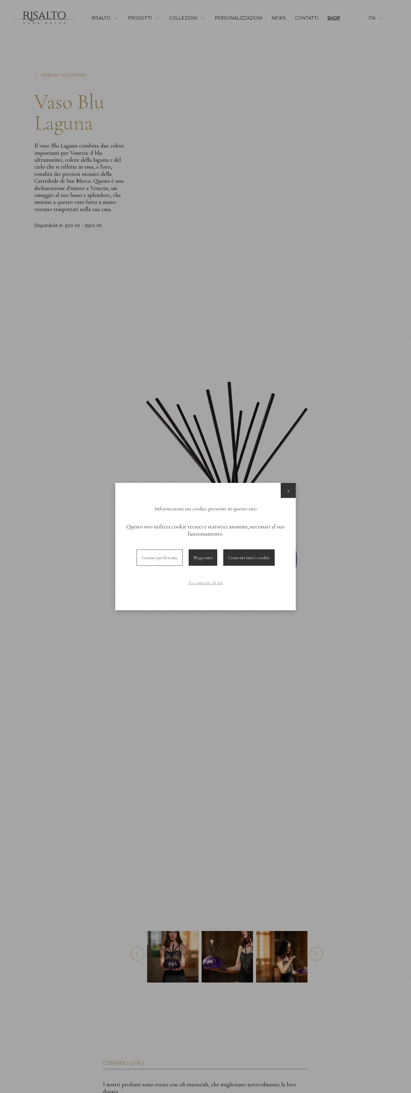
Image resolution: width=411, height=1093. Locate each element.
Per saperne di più (206, 582)
